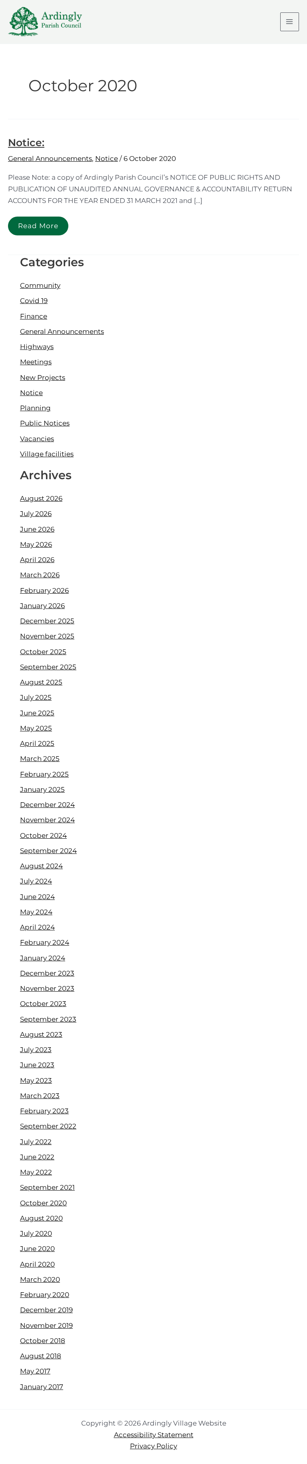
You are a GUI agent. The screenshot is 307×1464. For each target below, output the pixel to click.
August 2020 (41, 1218)
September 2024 (48, 851)
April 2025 (37, 743)
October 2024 (43, 835)
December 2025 (47, 621)
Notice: (26, 143)
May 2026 (36, 544)
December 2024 (47, 805)
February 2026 (44, 590)
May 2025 (36, 728)
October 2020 (43, 1203)
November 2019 (46, 1325)
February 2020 (44, 1295)
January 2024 (42, 958)
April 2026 (37, 560)
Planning (35, 408)
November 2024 (47, 820)
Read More (38, 223)
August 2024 (41, 866)
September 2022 (48, 1126)
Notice (106, 159)
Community (40, 285)
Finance (33, 316)
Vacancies (37, 439)
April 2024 (37, 927)
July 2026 (36, 514)
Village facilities (47, 454)
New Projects (42, 378)
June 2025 (37, 713)
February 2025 (44, 774)
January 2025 (42, 789)
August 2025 (41, 682)
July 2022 (36, 1142)
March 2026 (40, 575)
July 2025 (36, 697)
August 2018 (40, 1356)
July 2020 (36, 1233)
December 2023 (47, 973)
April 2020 (37, 1264)
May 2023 (36, 1080)
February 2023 (44, 1111)
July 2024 (36, 881)
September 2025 (48, 667)
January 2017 (41, 1387)
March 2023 (40, 1096)
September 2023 (48, 1019)
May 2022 (36, 1172)
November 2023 (47, 988)
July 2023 (36, 1050)
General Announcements (50, 159)
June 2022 (37, 1157)
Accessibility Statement (153, 1435)
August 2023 (41, 1034)
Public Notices (45, 423)
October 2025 (43, 652)
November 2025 (47, 636)
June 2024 (37, 897)
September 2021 (47, 1187)
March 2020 (40, 1279)
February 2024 (44, 942)
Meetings (36, 362)
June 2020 (37, 1249)
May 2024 (36, 912)
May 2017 (35, 1371)
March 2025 (40, 759)
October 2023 (43, 1004)
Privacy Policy (153, 1446)
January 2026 (42, 606)
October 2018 (42, 1341)
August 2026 (41, 498)
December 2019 (46, 1310)
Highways (37, 347)
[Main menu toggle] (289, 22)
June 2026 (37, 529)
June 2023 (37, 1065)
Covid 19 (34, 301)
